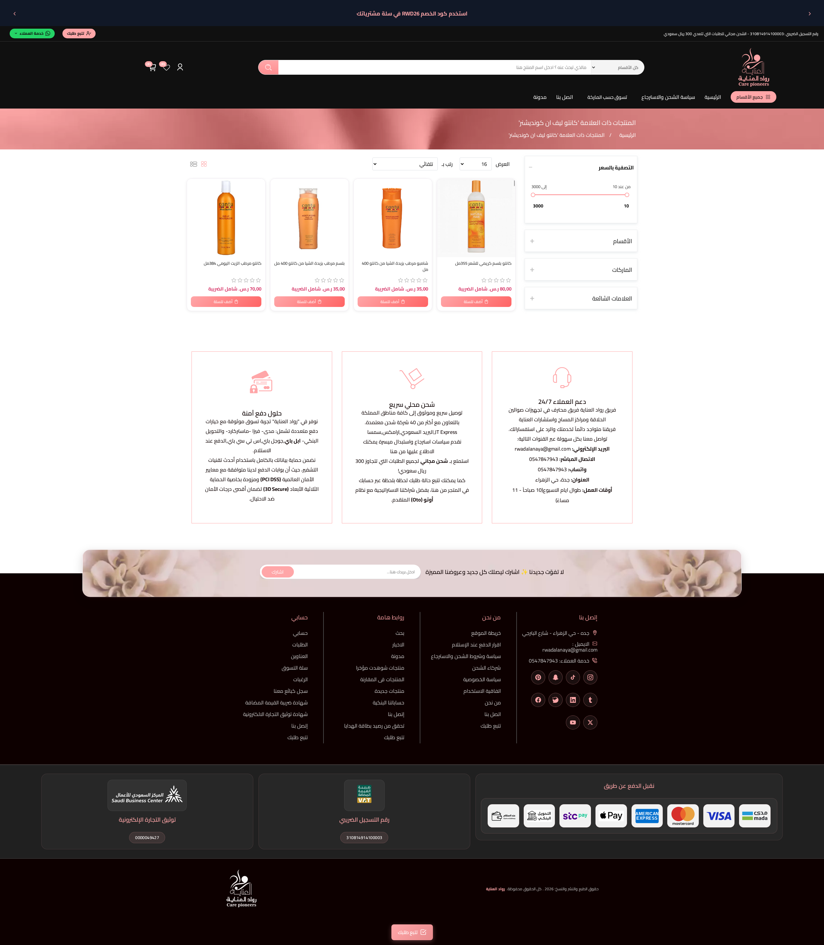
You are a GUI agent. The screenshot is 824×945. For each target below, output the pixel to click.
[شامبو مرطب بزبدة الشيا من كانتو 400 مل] (393, 218)
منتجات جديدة (389, 691)
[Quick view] (195, 210)
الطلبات (300, 644)
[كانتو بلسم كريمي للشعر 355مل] (476, 218)
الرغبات (300, 679)
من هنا (439, 490)
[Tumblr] (590, 700)
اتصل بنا (564, 97)
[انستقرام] (590, 677)
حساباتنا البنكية (388, 702)
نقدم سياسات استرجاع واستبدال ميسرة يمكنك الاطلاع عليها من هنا (412, 446)
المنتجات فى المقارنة (382, 679)
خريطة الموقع (486, 633)
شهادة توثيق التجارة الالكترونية (275, 714)
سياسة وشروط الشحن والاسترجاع (466, 656)
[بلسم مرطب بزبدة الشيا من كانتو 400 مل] (309, 218)
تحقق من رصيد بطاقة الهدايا (374, 725)
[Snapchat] (555, 677)
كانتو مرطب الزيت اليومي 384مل (232, 263)
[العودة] (809, 13)
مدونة (540, 97)
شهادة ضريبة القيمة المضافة (276, 702)
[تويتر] (590, 722)
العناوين (299, 656)
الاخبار (398, 644)
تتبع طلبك (491, 725)
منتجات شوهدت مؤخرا (380, 668)
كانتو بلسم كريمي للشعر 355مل (483, 263)
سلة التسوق (295, 668)
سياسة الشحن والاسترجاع (668, 97)
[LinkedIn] (573, 700)
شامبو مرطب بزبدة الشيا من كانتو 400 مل (395, 266)
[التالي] (14, 13)
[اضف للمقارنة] (195, 197)
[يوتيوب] (573, 722)
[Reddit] (555, 700)
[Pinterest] (538, 677)
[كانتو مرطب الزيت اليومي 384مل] (226, 218)
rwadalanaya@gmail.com (543, 448)
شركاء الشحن (486, 668)
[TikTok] (573, 677)
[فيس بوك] (538, 700)
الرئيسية (713, 97)
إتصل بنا (396, 714)
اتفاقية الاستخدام (482, 691)
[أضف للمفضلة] (195, 184)
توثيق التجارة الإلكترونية (147, 819)
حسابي (300, 633)
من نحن (493, 702)
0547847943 (543, 459)
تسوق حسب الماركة (607, 97)
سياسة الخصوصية (482, 679)
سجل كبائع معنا (291, 691)
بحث (268, 67)
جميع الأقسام (749, 97)
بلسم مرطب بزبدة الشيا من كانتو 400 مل (309, 263)
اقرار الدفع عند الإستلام (476, 644)
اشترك (278, 571)
